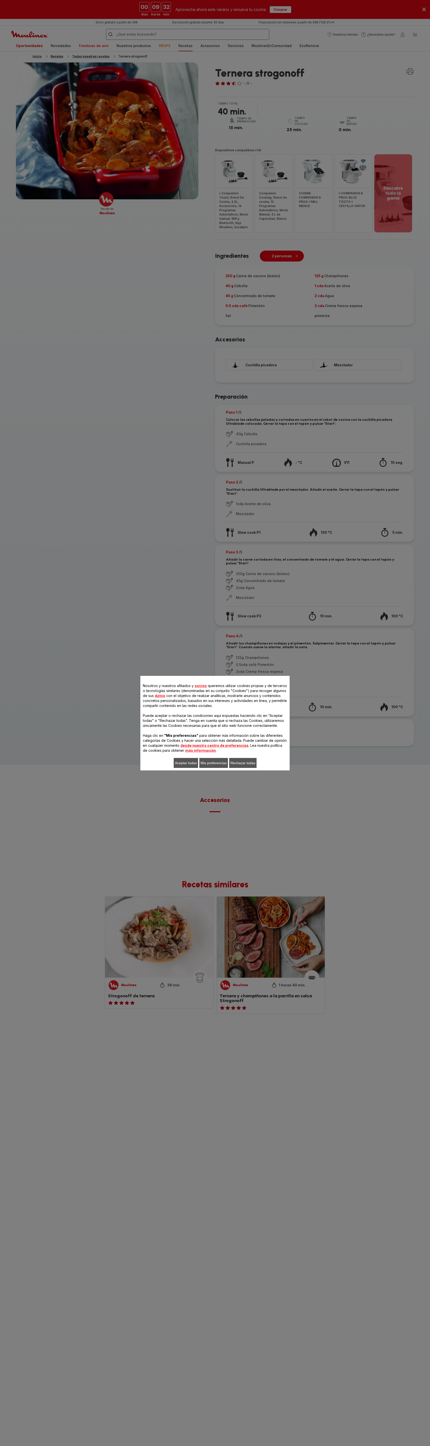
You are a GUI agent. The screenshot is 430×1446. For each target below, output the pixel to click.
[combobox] (137, 723)
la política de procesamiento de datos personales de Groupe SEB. (200, 796)
